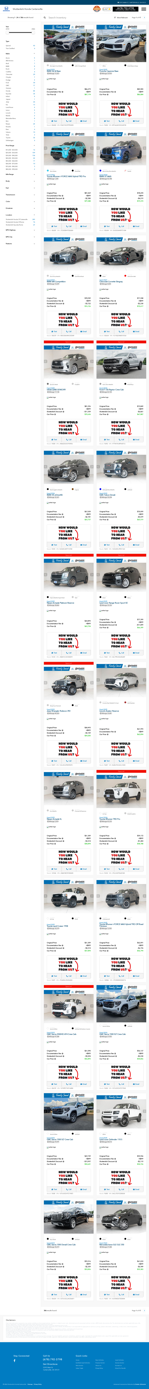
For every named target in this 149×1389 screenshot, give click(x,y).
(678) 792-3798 (125, 8)
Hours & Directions (125, 10)
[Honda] (6, 9)
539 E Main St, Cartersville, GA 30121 (132, 2)
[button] (92, 43)
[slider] (7, 32)
